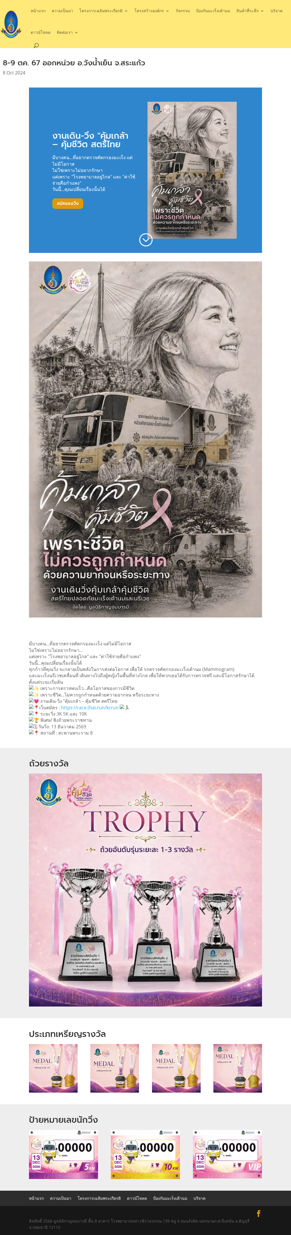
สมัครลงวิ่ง (68, 203)
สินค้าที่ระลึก (247, 10)
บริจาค (276, 10)
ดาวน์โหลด (41, 32)
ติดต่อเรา (65, 32)
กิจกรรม (183, 10)
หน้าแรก (38, 10)
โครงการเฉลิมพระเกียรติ (100, 10)
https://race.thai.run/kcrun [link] (90, 707)
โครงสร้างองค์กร (149, 10)
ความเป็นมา (62, 10)
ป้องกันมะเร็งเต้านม (213, 10)
